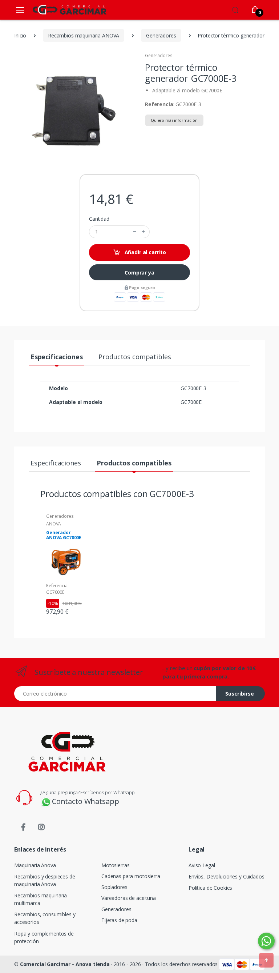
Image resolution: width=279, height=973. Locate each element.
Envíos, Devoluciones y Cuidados (226, 876)
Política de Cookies (210, 887)
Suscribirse (239, 693)
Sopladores (114, 887)
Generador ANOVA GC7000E (63, 535)
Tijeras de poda (119, 920)
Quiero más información (174, 120)
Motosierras (115, 865)
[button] (235, 9)
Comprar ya (139, 272)
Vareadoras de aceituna (128, 897)
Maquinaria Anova (35, 865)
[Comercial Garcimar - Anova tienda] (59, 10)
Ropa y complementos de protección (44, 937)
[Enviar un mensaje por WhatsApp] (266, 941)
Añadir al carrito (144, 252)
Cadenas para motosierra (130, 876)
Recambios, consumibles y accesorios (45, 918)
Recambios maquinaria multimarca (40, 899)
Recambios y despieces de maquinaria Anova (44, 880)
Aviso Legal (202, 865)
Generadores (158, 55)
